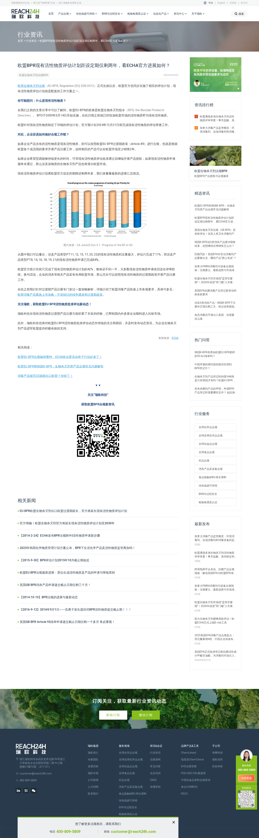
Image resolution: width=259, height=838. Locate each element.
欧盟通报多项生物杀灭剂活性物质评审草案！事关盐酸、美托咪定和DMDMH (217, 118)
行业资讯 (31, 40)
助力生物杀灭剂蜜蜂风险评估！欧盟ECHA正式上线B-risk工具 (214, 620)
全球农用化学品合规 (211, 435)
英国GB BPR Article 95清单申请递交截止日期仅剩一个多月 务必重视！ (67, 622)
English (221, 3)
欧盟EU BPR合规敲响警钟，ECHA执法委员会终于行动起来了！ (60, 357)
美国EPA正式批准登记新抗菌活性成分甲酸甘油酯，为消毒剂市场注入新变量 (215, 653)
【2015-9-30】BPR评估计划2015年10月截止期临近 (54, 560)
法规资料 (155, 759)
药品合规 (204, 460)
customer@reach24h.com (133, 831)
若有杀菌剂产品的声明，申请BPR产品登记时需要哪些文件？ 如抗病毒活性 (215, 390)
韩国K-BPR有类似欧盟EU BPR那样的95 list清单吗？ (215, 354)
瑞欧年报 (93, 773)
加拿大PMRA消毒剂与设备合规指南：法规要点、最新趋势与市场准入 (214, 268)
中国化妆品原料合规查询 (195, 779)
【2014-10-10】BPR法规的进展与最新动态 (49, 597)
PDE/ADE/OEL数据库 (193, 773)
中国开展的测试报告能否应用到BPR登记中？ (213, 366)
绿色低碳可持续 (208, 485)
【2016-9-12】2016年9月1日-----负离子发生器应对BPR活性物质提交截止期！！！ (75, 609)
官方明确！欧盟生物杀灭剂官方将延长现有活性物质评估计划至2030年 (67, 523)
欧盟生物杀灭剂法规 (31, 86)
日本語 (233, 3)
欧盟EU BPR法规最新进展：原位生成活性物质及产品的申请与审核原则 (67, 572)
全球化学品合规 (208, 427)
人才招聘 (93, 786)
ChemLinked (188, 752)
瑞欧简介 (93, 752)
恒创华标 (217, 766)
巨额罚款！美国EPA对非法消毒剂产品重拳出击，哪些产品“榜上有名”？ (215, 256)
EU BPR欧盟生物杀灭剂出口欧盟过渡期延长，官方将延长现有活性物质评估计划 (73, 511)
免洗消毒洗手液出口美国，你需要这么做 (214, 316)
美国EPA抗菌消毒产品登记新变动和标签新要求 (215, 292)
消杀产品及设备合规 (211, 468)
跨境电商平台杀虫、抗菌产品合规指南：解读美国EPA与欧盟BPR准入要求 (215, 571)
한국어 (244, 3)
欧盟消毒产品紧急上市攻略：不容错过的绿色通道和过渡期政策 (60, 294)
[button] (235, 88)
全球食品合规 (207, 452)
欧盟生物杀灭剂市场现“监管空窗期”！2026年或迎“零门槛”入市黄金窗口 (215, 280)
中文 (211, 3)
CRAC (153, 779)
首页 (51, 13)
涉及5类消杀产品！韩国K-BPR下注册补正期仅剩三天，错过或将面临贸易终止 (215, 304)
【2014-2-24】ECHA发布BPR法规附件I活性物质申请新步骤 (60, 535)
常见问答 (155, 766)
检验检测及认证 (208, 502)
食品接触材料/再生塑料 (212, 477)
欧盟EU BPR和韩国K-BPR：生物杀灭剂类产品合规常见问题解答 (61, 366)
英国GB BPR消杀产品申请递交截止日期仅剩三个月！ (55, 585)
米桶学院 (155, 786)
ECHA (175, 338)
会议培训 (155, 773)
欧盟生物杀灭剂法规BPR (33, 75)
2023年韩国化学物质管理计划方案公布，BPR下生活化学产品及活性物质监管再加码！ (77, 548)
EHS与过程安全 (208, 493)
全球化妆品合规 (208, 443)
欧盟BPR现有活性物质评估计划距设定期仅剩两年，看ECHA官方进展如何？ (215, 219)
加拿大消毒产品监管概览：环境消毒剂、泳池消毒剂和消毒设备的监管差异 (217, 130)
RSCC (184, 793)
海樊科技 (217, 752)
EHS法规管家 (189, 766)
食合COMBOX (189, 786)
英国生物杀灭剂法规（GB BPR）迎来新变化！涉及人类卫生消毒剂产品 (215, 232)
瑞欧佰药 (217, 759)
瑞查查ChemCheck (192, 759)
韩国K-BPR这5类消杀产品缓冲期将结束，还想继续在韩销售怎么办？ (215, 244)
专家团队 (93, 759)
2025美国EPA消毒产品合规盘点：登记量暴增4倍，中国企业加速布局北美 (215, 637)
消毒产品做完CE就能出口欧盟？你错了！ (45, 376)
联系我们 (93, 793)
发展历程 (93, 766)
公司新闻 (93, 779)
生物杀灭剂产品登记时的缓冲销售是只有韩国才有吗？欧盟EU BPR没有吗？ (215, 378)
